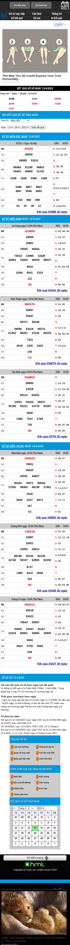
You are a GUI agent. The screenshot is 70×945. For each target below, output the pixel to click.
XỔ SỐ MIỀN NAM (11, 219)
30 (35, 817)
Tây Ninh (16, 372)
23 (54, 833)
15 (48, 828)
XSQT (11, 108)
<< (14, 808)
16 (54, 828)
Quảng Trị (16, 599)
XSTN (11, 103)
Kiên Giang (44, 777)
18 (22, 833)
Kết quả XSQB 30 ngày (52, 590)
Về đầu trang (35, 857)
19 (29, 833)
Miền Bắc (18, 777)
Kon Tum (43, 788)
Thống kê (57, 13)
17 (16, 833)
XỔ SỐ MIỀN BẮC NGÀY (15, 136)
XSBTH (57, 98)
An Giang (16, 225)
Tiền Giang (44, 782)
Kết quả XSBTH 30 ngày (51, 363)
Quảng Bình (16, 526)
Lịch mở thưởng (21, 747)
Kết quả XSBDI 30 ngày (51, 517)
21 (41, 833)
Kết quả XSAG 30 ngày (52, 290)
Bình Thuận (16, 298)
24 (16, 838)
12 (29, 828)
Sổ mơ (36, 18)
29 (29, 817)
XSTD (18, 143)
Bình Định (16, 453)
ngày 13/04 (26, 225)
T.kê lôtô (36, 13)
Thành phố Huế (21, 794)
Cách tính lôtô (45, 759)
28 (22, 817)
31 (41, 817)
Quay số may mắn (22, 753)
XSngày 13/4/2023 (28, 93)
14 (41, 828)
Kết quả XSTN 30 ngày (52, 436)
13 (35, 828)
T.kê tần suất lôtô (47, 753)
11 (22, 828)
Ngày (14, 93)
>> (32, 808)
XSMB (11, 98)
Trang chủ (4, 93)
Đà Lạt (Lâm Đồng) (22, 782)
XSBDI (35, 103)
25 (22, 838)
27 (16, 817)
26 (29, 838)
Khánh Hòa (19, 788)
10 (16, 828)
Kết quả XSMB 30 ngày (52, 211)
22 (48, 833)
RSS (66, 873)
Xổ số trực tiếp (17, 13)
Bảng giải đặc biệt (22, 759)
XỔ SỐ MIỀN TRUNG (13, 446)
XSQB (57, 103)
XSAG (34, 98)
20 (35, 833)
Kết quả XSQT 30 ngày (52, 663)
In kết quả (56, 18)
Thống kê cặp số (46, 747)
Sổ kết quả (17, 18)
